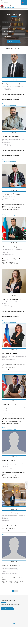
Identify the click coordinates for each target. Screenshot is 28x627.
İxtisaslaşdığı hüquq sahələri (9, 105)
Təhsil (3, 104)
